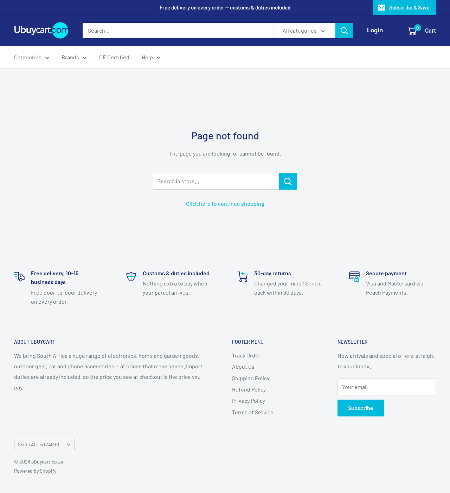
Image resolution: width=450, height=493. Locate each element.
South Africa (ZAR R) (38, 444)
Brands (70, 57)
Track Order (246, 355)
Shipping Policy (250, 378)
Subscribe (360, 408)
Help (147, 57)
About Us (243, 366)
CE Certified (114, 57)
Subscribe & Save (409, 7)
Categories (27, 57)
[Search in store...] (288, 181)
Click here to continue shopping (225, 203)
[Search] (344, 30)
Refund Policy (249, 389)
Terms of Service (253, 412)
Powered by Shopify (35, 471)
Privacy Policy (248, 400)
